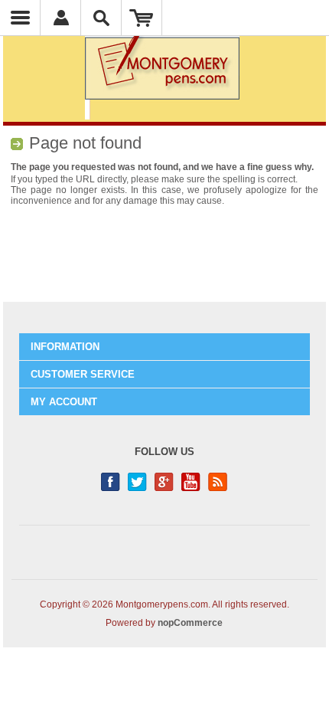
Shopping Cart (142, 17)
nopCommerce (190, 622)
